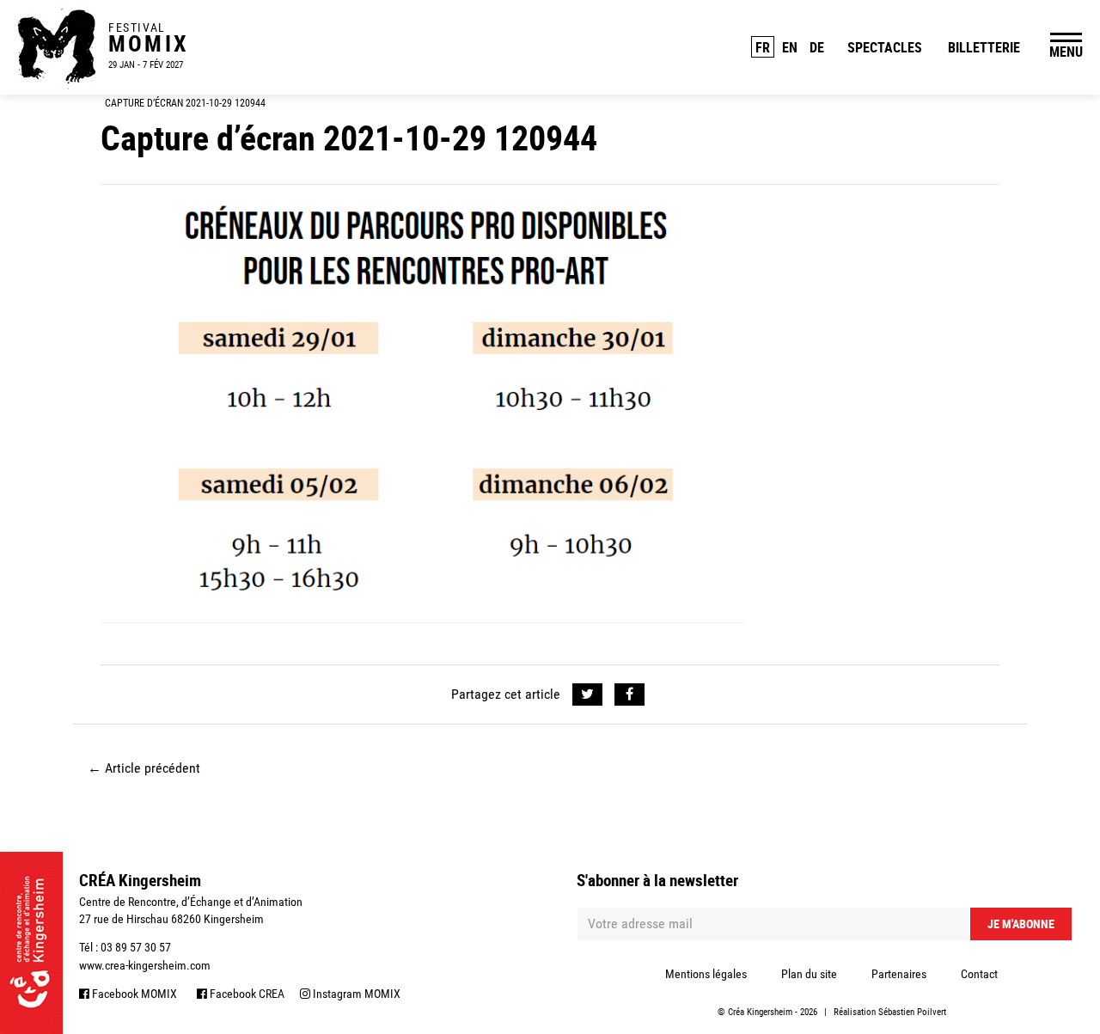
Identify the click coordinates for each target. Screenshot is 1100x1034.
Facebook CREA (245, 993)
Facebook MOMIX (133, 993)
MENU (1066, 51)
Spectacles (884, 47)
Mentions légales (706, 974)
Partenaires (898, 974)
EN (790, 47)
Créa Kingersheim (760, 1012)
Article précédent (144, 768)
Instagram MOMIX (355, 993)
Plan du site (809, 974)
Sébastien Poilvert (912, 1012)
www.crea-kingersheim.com (145, 965)
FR (762, 47)
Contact (979, 974)
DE (817, 47)
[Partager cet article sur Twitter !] (587, 694)
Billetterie (984, 47)
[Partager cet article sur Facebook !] (629, 694)
